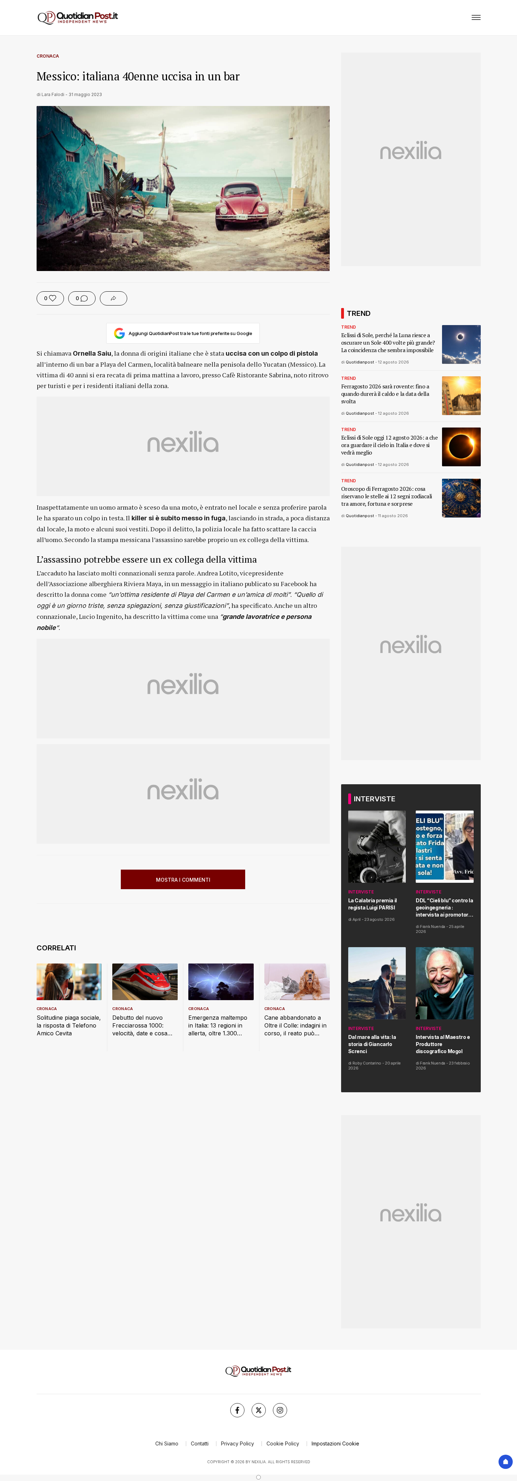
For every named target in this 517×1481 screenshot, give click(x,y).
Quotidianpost (360, 362)
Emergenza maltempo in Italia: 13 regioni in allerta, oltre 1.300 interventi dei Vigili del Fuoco (217, 1025)
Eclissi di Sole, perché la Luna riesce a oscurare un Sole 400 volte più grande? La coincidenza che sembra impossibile (388, 342)
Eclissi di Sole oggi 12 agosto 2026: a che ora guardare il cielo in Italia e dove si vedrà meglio (389, 445)
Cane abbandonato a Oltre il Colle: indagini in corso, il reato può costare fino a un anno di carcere (295, 1025)
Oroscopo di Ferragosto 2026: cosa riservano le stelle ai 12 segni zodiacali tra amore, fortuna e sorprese (386, 496)
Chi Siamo (166, 1443)
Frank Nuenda (432, 926)
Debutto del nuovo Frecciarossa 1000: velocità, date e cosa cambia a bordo (139, 1025)
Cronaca (48, 56)
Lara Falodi (53, 94)
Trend (348, 327)
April (356, 919)
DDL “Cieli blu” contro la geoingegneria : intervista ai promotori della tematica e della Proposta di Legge (444, 907)
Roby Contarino (366, 1063)
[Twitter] (259, 1410)
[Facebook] (237, 1410)
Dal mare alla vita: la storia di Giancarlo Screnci (372, 1044)
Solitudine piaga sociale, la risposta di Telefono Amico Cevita (69, 1025)
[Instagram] (280, 1410)
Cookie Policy (282, 1443)
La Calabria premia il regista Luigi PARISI (372, 904)
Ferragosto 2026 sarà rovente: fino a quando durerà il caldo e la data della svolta (385, 394)
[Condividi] (113, 298)
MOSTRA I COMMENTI (183, 880)
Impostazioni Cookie (335, 1443)
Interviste (361, 892)
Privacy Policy (237, 1443)
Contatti (200, 1443)
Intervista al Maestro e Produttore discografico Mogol (443, 1044)
